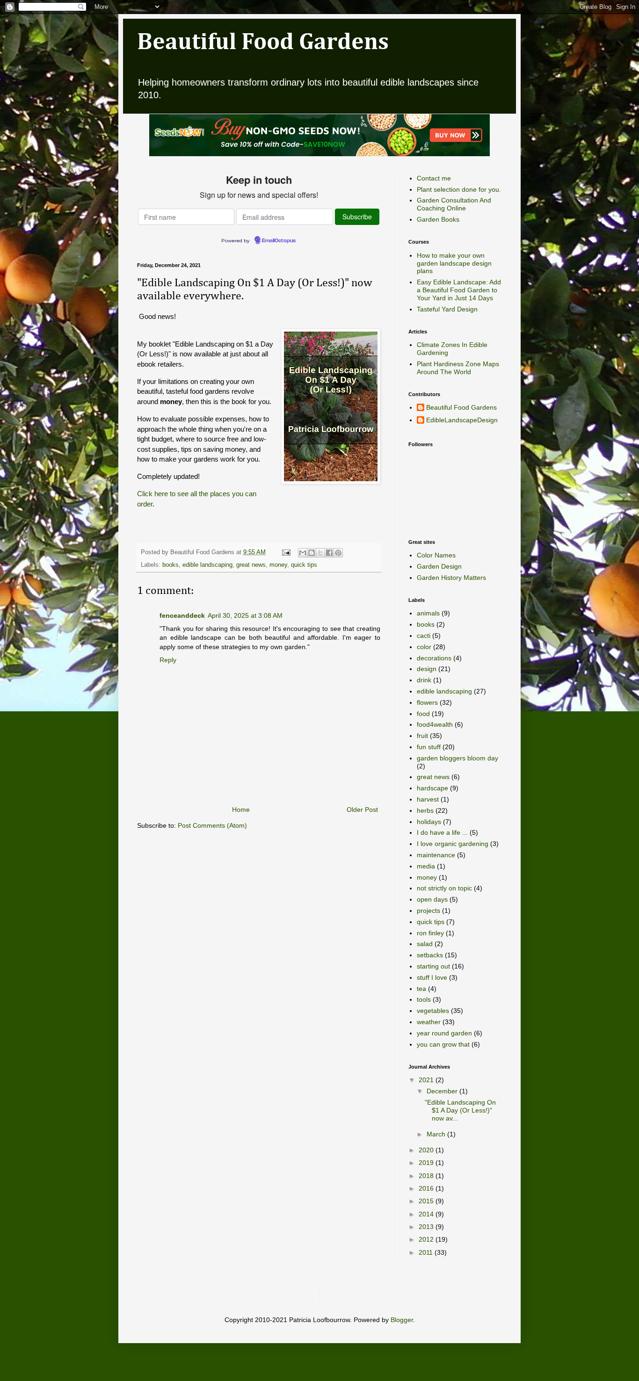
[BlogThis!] (311, 552)
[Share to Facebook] (329, 552)
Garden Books (438, 219)
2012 (427, 1239)
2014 (427, 1214)
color (424, 647)
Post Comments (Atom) (212, 825)
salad (425, 943)
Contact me (434, 178)
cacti (423, 635)
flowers (427, 702)
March (437, 1134)
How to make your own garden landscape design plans (454, 263)
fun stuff (429, 747)
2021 (427, 1080)
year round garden (444, 1033)
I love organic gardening (452, 843)
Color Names (436, 555)
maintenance (436, 855)
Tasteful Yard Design (447, 309)
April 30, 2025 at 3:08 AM (245, 615)
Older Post (362, 809)
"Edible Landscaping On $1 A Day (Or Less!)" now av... (460, 1110)
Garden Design (439, 566)
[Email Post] (285, 552)
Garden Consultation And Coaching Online (454, 204)
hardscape (432, 788)
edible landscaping (207, 565)
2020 (427, 1150)
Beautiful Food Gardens (263, 42)
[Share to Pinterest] (338, 552)
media (426, 866)
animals (428, 613)
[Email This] (302, 552)
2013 (427, 1226)
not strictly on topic (444, 888)
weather (429, 1022)
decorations (434, 658)
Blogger (402, 1319)
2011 (427, 1252)
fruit (422, 735)
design (426, 668)
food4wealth (435, 724)
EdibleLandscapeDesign (462, 420)
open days (432, 899)
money (278, 565)
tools (424, 999)
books (170, 565)
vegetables (433, 1010)
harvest (428, 799)
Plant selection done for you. (459, 189)
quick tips (304, 565)
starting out (433, 966)
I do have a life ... (442, 832)
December (443, 1091)
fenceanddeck (182, 615)
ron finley (430, 933)
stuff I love (432, 977)
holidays (429, 821)
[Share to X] (320, 552)
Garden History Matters (451, 577)
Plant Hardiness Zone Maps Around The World (458, 368)
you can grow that (443, 1044)
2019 (427, 1162)
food (423, 713)
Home (241, 809)
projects (428, 910)
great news (251, 565)
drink (424, 680)
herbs (425, 810)
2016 (427, 1188)
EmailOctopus (279, 241)
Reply (168, 660)
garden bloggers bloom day (457, 758)
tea (421, 988)
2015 (427, 1201)
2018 (427, 1175)
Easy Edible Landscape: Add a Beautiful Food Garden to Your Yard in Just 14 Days (459, 290)
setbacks (430, 955)
